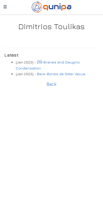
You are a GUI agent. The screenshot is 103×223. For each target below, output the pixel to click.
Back (51, 84)
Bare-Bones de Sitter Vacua (61, 74)
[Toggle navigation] (5, 7)
